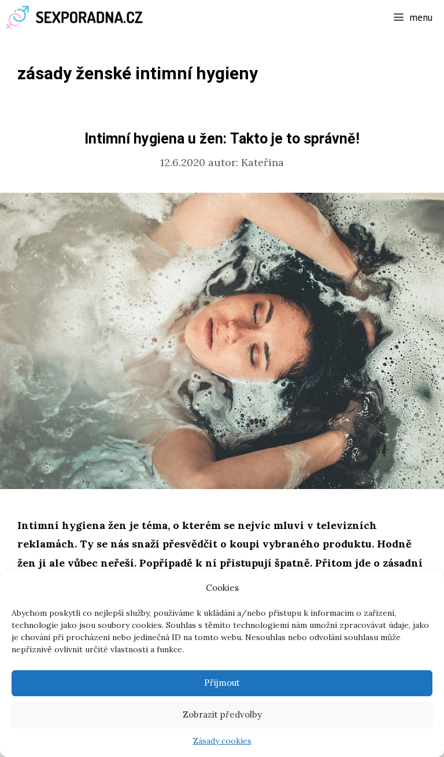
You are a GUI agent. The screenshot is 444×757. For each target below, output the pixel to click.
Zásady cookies (222, 741)
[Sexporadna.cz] (78, 17)
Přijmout (222, 682)
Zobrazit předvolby (222, 714)
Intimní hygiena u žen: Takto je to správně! (222, 139)
